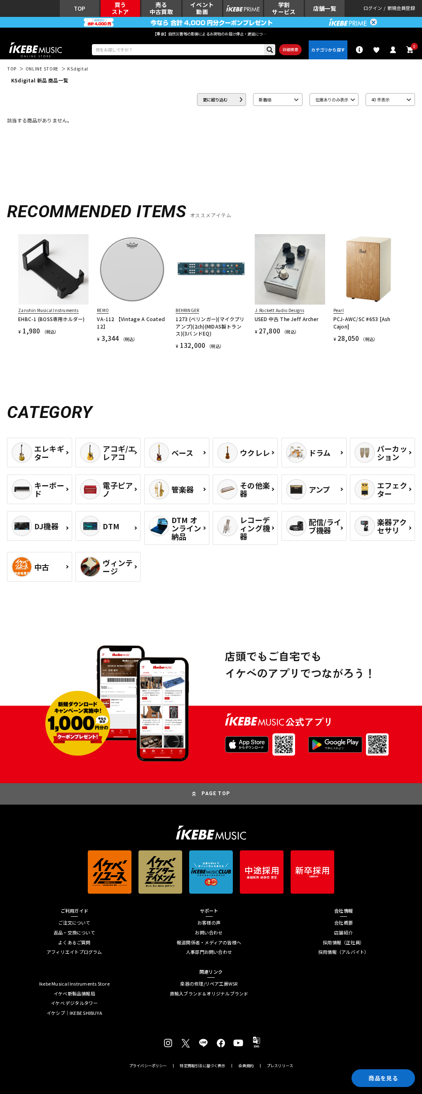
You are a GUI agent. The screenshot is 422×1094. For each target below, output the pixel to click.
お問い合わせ (209, 932)
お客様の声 (208, 922)
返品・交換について (74, 932)
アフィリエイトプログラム (74, 952)
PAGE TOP (216, 793)
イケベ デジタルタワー (74, 1003)
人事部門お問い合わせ (209, 952)
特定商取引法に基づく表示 (202, 1066)
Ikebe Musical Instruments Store (74, 983)
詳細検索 (290, 49)
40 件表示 (380, 99)
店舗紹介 (343, 932)
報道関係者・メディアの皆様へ (209, 942)
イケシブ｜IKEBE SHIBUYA (74, 1013)
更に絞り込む (215, 99)
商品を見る (383, 1078)
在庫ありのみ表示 (331, 99)
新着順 (265, 99)
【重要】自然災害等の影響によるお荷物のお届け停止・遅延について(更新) (211, 34)
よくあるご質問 (74, 942)
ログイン (372, 8)
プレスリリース (280, 1066)
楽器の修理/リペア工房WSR (208, 983)
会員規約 (245, 1066)
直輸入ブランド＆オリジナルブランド (209, 993)
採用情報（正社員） (343, 942)
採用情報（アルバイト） (343, 952)
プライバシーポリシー (148, 1066)
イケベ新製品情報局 (74, 993)
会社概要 (343, 922)
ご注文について (74, 922)
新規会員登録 (401, 8)
